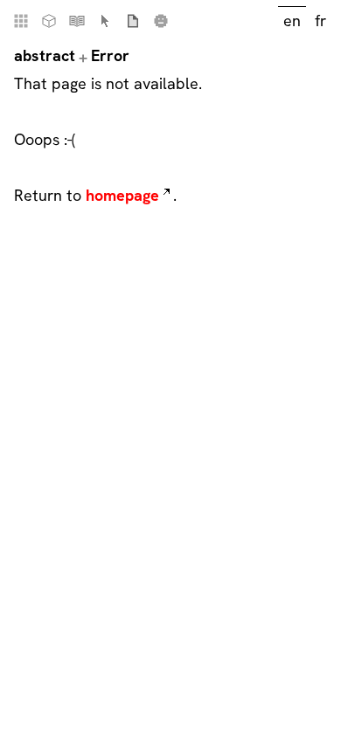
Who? (161, 21)
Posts (133, 21)
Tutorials (77, 21)
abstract (44, 55)
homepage (122, 195)
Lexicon (105, 21)
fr (320, 20)
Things (49, 21)
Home (21, 21)
